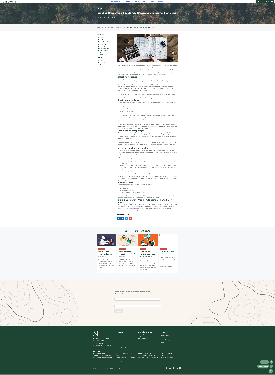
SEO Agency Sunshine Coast (123, 359)
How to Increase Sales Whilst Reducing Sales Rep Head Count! (127, 253)
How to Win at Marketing (107, 27)
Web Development (143, 340)
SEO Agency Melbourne (144, 353)
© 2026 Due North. (97, 368)
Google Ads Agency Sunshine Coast (125, 357)
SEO (139, 336)
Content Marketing (143, 338)
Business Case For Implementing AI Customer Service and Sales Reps (106, 253)
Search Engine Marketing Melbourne (148, 359)
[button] (115, 1)
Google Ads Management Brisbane (102, 355)
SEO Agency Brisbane (99, 353)
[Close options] (271, 371)
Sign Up (119, 311)
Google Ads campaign (136, 204)
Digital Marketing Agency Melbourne (148, 357)
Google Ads (118, 27)
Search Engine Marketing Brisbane (102, 357)
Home (98, 27)
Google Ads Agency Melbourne (146, 355)
